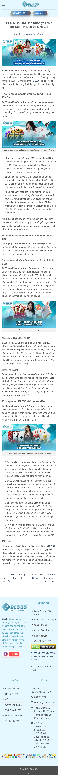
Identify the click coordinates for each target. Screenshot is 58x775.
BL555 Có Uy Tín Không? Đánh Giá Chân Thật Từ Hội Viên (14, 578)
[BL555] (30, 4)
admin (42, 34)
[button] (3, 4)
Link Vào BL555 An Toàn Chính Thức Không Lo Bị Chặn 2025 (44, 578)
